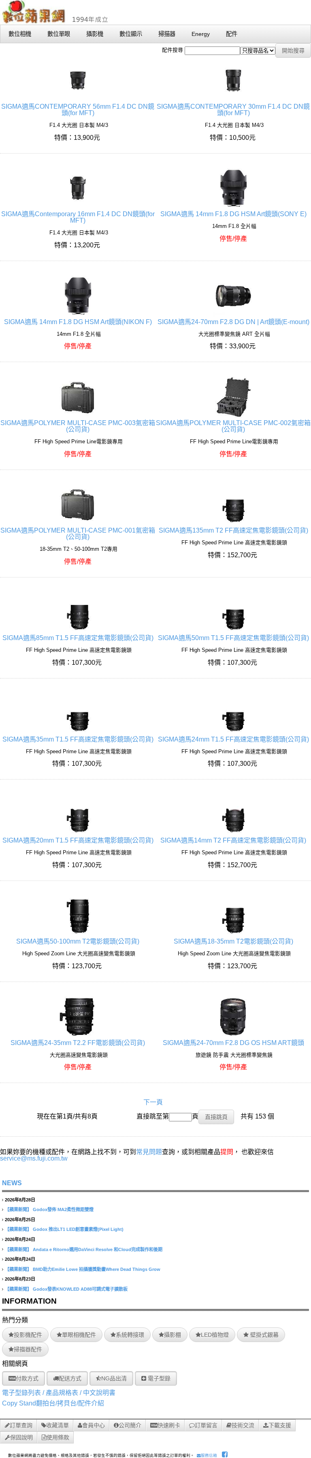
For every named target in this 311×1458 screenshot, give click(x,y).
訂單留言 (206, 1425)
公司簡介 (130, 1425)
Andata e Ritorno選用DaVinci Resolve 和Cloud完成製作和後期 (97, 1249)
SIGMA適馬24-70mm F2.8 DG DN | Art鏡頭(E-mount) (233, 321)
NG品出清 (114, 1378)
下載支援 (279, 1425)
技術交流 (243, 1425)
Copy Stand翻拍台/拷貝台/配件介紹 (53, 1403)
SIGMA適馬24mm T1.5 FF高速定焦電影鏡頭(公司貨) (233, 739)
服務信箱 (209, 1455)
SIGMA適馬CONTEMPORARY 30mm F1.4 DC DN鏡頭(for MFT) (233, 109)
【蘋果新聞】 (18, 1209)
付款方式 (27, 1378)
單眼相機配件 (79, 1335)
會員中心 (93, 1425)
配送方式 (70, 1378)
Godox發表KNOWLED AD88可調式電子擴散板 (80, 1289)
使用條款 (58, 1437)
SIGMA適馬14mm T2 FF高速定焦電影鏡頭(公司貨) (233, 840)
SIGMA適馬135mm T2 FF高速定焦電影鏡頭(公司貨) (233, 530)
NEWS (12, 1183)
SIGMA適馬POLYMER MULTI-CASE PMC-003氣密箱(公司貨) (77, 426)
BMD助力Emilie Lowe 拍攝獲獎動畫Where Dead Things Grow (96, 1269)
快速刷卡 (169, 1425)
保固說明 (21, 1437)
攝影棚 (172, 1335)
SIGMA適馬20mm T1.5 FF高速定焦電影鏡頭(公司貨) (77, 840)
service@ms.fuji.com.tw (34, 1158)
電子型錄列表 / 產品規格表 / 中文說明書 (58, 1392)
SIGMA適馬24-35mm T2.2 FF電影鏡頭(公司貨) (78, 1042)
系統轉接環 (130, 1335)
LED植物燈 (215, 1335)
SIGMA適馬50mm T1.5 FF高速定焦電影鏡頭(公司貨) (233, 637)
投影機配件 (28, 1335)
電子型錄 (158, 1378)
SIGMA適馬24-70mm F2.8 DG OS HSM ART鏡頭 (233, 1042)
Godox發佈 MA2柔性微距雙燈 (63, 1209)
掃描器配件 (28, 1349)
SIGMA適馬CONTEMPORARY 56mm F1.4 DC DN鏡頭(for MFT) (77, 109)
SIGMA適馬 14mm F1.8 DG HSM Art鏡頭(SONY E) (233, 214)
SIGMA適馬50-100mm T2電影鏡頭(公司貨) (77, 941)
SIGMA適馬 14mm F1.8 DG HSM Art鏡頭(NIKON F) (78, 321)
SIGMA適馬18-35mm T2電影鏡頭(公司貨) (233, 941)
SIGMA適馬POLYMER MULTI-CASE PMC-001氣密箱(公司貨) (77, 533)
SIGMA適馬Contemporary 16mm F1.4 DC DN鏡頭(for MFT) (78, 217)
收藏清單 (57, 1425)
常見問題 (149, 1151)
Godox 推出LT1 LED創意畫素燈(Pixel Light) (78, 1229)
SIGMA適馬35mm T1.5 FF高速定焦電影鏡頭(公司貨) (77, 739)
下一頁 (153, 1102)
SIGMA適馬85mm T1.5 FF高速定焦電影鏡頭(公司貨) (77, 637)
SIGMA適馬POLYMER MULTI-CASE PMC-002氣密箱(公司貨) (233, 426)
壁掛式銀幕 (264, 1335)
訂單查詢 (21, 1425)
